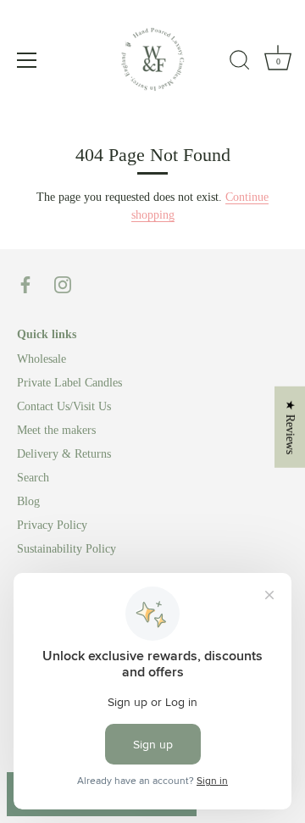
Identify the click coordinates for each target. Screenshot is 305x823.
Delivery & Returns (64, 454)
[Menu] (27, 60)
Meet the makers (56, 430)
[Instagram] (62, 283)
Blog (28, 501)
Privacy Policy (52, 525)
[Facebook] (25, 283)
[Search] (239, 62)
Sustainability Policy (66, 548)
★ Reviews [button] (290, 426)
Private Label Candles (69, 382)
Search (33, 477)
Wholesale (41, 359)
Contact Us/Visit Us (64, 406)
